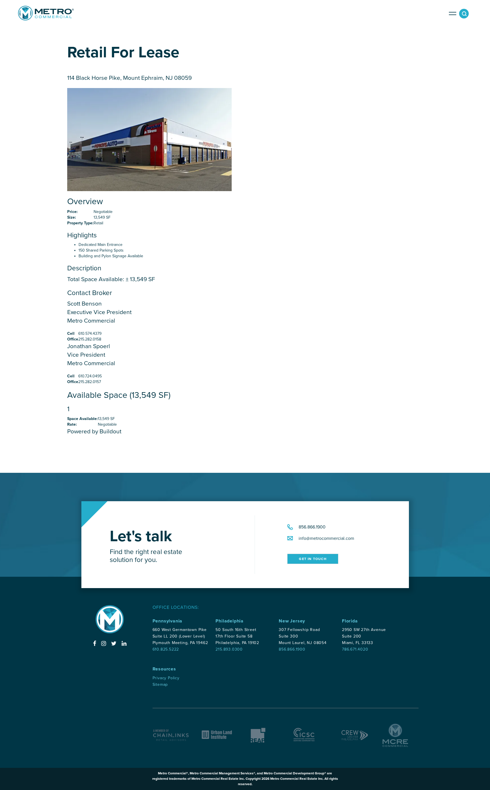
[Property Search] (465, 14)
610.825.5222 (166, 649)
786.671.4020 (355, 649)
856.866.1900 (312, 527)
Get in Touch (312, 559)
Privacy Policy (166, 678)
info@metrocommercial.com (326, 538)
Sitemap (160, 684)
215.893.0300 (229, 649)
